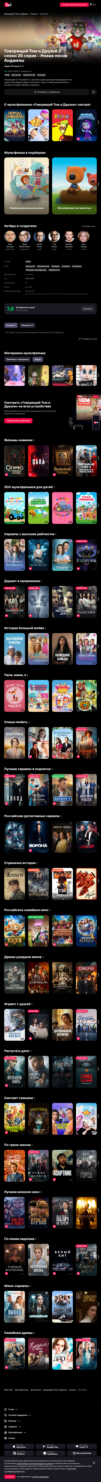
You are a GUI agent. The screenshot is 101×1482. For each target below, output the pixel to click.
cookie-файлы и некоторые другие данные (34, 1463)
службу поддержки (40, 1477)
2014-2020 (13, 71)
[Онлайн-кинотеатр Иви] (8, 5)
